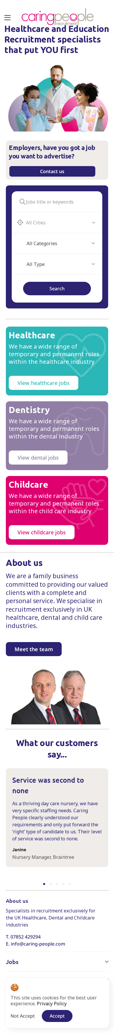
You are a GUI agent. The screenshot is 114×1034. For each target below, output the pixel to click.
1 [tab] (45, 884)
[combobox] (61, 243)
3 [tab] (57, 884)
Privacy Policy (52, 1003)
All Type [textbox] (36, 264)
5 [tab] (69, 884)
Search (57, 288)
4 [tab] (63, 884)
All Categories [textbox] (42, 243)
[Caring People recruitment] (57, 17)
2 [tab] (50, 884)
